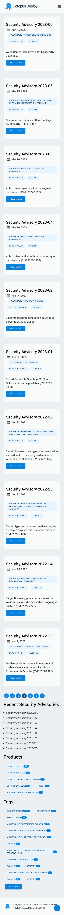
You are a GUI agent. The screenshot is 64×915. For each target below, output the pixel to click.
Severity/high (16, 653)
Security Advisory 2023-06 (29, 24)
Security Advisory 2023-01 (29, 351)
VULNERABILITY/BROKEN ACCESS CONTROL (28, 830)
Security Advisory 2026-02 (21, 738)
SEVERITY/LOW (45, 811)
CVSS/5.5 (12, 879)
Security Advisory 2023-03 (29, 154)
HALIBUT (42, 786)
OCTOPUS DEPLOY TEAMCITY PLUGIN (25, 779)
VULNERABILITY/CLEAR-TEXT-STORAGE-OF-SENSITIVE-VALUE (31, 851)
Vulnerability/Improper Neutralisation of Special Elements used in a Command (31, 101)
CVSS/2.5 (33, 41)
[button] (6, 695)
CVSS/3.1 (33, 177)
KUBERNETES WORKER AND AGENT (24, 792)
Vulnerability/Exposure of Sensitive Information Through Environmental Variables (28, 506)
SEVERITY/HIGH (16, 817)
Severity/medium (17, 307)
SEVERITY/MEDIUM (17, 811)
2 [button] (12, 696)
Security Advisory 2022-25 (29, 489)
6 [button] (36, 696)
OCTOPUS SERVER (17, 766)
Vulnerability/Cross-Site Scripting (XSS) (31, 35)
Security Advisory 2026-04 (21, 728)
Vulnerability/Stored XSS (24, 362)
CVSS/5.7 (33, 879)
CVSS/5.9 (37, 515)
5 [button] (30, 696)
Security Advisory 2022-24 (29, 564)
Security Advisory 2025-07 (21, 748)
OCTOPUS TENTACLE (17, 772)
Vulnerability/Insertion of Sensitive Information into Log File (27, 579)
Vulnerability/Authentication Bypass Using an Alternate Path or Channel (31, 433)
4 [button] (24, 696)
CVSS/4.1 (37, 587)
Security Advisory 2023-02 (29, 290)
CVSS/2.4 (33, 440)
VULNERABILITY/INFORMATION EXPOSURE (27, 824)
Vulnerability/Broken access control (30, 646)
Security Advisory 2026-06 (21, 718)
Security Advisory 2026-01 (21, 743)
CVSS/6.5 (37, 307)
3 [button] (18, 696)
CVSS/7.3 (34, 653)
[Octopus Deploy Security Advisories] (28, 6)
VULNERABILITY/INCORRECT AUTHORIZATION (28, 872)
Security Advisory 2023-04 (29, 222)
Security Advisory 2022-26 (29, 417)
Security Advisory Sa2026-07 (23, 713)
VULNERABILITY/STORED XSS (21, 859)
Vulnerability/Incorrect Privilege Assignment (26, 169)
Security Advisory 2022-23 (29, 636)
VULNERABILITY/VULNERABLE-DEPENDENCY (28, 837)
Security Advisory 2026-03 (21, 733)
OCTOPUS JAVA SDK (17, 786)
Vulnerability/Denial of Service (27, 300)
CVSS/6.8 (37, 368)
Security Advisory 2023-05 (29, 85)
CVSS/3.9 (33, 109)
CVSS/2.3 (12, 866)
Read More (16, 62)
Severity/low (16, 41)
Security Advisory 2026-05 (21, 723)
